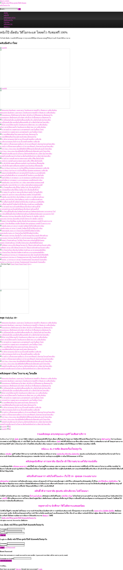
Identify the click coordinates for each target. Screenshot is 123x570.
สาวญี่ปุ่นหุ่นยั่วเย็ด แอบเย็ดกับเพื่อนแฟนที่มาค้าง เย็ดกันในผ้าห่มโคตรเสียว (24, 122)
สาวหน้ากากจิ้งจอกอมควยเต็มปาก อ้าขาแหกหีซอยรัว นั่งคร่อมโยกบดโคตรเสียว (26, 146)
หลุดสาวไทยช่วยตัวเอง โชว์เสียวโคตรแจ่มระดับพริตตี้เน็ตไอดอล (21, 243)
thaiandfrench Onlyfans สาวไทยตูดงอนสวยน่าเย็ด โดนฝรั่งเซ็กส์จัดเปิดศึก (23, 257)
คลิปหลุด (16, 466)
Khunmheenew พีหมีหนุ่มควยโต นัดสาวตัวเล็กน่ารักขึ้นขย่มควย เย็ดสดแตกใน (25, 117)
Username (3, 529)
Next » (29, 264)
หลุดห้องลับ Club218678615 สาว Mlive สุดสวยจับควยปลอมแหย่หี (21, 185)
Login (2, 547)
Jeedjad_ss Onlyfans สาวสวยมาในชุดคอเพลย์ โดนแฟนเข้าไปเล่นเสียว (22, 262)
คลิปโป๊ (6, 15)
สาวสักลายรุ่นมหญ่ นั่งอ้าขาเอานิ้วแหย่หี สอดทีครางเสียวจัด (20, 141)
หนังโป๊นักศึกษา (103, 481)
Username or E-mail (6, 558)
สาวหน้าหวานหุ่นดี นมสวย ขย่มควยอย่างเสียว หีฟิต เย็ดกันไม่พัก (21, 161)
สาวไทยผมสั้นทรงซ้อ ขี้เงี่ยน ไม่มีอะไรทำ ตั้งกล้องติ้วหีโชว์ (19, 190)
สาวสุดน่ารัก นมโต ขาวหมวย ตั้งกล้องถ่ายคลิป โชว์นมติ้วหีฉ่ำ (20, 194)
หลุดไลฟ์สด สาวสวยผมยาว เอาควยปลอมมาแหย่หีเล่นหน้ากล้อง (21, 180)
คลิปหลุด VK (8, 24)
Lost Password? (10, 547)
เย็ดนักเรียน (75, 454)
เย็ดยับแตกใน (8, 20)
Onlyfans (6, 22)
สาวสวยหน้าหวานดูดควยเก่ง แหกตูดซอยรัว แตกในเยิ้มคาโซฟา (21, 132)
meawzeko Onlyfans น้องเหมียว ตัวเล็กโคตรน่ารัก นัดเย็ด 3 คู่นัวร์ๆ (21, 218)
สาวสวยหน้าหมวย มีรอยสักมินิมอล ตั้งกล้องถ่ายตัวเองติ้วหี (19, 209)
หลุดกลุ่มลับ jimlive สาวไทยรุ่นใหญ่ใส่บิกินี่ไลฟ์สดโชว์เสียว (19, 233)
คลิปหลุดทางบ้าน (9, 18)
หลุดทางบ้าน (98, 511)
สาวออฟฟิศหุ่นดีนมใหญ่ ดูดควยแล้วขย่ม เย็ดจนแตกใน (18, 137)
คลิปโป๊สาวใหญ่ (67, 496)
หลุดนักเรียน (61, 454)
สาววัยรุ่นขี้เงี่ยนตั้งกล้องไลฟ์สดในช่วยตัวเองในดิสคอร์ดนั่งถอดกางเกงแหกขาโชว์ (27, 214)
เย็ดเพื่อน (112, 511)
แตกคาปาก (23, 466)
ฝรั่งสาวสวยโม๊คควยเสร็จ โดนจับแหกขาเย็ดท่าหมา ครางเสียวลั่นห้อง (23, 127)
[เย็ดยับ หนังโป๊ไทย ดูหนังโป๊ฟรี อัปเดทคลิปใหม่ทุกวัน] (14, 5)
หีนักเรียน (68, 454)
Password (3, 533)
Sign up (3, 535)
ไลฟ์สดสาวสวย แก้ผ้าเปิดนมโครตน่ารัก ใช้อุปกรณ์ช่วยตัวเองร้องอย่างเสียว (25, 247)
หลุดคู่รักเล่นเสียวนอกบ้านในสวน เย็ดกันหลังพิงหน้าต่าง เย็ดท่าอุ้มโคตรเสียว (25, 156)
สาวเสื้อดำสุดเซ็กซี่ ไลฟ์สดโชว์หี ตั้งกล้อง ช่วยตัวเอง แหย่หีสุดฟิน (21, 204)
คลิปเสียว (9, 454)
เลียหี (103, 439)
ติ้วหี (31, 496)
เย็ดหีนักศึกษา (113, 481)
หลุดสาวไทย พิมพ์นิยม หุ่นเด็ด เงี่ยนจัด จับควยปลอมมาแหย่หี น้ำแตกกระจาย (25, 223)
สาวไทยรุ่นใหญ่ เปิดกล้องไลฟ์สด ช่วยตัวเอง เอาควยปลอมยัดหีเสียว (22, 252)
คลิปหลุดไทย (4, 481)
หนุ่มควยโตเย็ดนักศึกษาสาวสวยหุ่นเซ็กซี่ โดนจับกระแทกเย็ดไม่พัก (22, 175)
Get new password (6, 560)
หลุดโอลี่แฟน (37, 496)
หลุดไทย (108, 439)
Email (2, 531)
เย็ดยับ (6, 13)
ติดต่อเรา (7, 26)
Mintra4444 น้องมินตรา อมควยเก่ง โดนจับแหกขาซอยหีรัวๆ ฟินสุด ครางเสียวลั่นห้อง (27, 112)
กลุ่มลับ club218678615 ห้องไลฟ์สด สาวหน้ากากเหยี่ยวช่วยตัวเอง (21, 199)
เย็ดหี (58, 441)
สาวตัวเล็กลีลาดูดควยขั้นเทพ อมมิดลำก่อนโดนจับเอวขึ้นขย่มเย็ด (21, 165)
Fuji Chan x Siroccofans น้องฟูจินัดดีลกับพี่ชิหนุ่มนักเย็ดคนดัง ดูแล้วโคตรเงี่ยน (25, 151)
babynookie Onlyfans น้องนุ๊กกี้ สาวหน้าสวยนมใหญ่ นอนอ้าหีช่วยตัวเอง (23, 238)
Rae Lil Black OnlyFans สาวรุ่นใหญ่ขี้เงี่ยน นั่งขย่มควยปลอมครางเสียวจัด (24, 170)
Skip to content (4, 1)
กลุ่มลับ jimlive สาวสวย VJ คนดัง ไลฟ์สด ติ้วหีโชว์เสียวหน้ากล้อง (21, 228)
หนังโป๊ (4, 498)
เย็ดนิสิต (105, 511)
